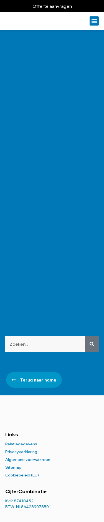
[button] (94, 21)
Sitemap (13, 467)
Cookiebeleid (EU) (22, 475)
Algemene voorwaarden (27, 459)
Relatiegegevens (21, 443)
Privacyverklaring (21, 451)
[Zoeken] (92, 344)
